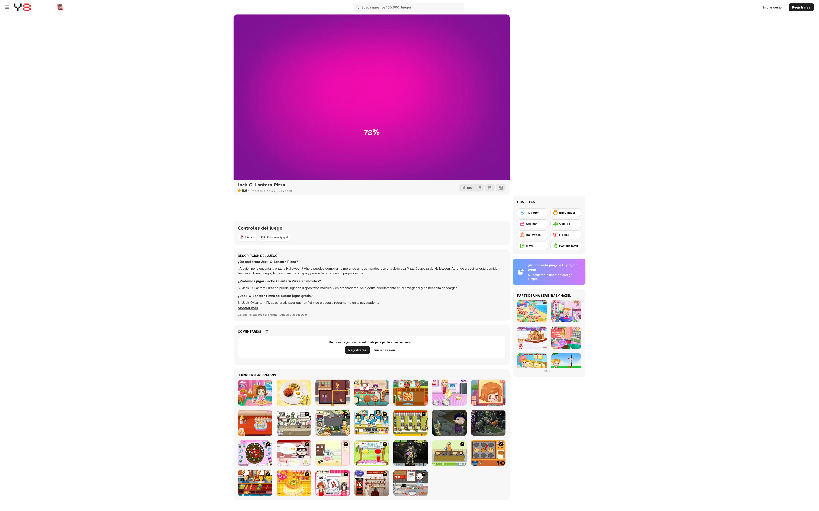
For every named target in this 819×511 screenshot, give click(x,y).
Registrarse (801, 7)
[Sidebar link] (7, 7)
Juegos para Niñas (265, 314)
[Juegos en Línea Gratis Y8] (22, 7)
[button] (248, 308)
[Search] (357, 7)
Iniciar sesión (773, 7)
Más (547, 370)
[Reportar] (490, 187)
